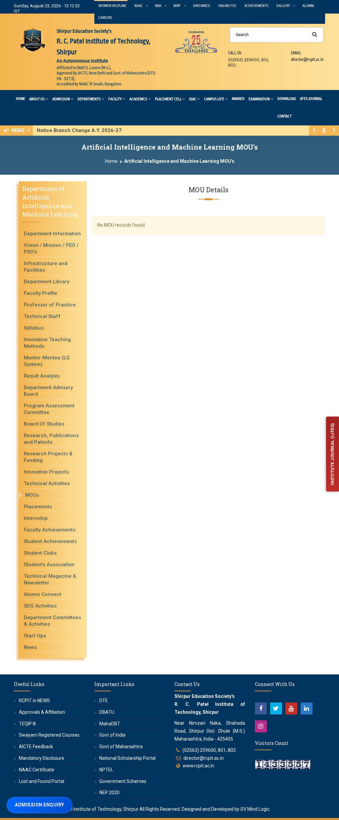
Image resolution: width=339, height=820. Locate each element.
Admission (61, 99)
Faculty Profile (40, 293)
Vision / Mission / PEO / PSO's (51, 248)
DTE (103, 700)
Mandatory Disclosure (41, 758)
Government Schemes (122, 781)
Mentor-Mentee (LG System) (47, 361)
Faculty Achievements (49, 530)
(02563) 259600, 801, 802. (209, 750)
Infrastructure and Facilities (46, 266)
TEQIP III (27, 723)
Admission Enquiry (39, 804)
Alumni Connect (42, 594)
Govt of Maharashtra (121, 746)
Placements (38, 507)
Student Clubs (40, 553)
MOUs (32, 495)
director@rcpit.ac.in (203, 758)
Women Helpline (112, 6)
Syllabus (33, 328)
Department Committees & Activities (52, 621)
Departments (89, 99)
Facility (115, 99)
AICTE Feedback (36, 746)
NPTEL (106, 769)
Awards (238, 99)
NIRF (177, 6)
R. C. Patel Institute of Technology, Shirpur (95, 809)
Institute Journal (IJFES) (332, 454)
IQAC (192, 99)
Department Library (46, 282)
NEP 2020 (109, 792)
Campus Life (214, 99)
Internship (36, 518)
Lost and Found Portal (41, 781)
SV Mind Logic (254, 809)
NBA (158, 6)
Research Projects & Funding (48, 457)
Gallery (283, 6)
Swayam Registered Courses (49, 735)
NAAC (138, 6)
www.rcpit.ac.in (198, 765)
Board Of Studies (44, 424)
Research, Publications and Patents (51, 439)
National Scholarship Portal (127, 758)
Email (296, 53)
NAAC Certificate (36, 769)
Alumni (308, 6)
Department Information (52, 234)
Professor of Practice (50, 305)
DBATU (106, 712)
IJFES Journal (311, 99)
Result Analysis (42, 376)
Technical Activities (47, 483)
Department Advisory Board (48, 391)
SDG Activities (40, 606)
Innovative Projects (46, 472)
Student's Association (49, 565)
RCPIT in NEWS (34, 700)
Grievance (201, 6)
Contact (284, 116)
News (30, 647)
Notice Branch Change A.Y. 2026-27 (81, 130)
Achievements (256, 6)
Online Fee (227, 6)
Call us (234, 53)
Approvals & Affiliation (42, 712)
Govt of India (112, 735)
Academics (138, 99)
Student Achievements (50, 541)
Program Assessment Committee (49, 409)
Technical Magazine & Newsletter (50, 579)
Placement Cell (168, 99)
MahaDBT (109, 723)
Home (20, 99)
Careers (105, 18)
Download (286, 99)
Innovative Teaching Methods (47, 343)
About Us (37, 99)
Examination (259, 99)
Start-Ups (35, 636)
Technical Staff (42, 316)
